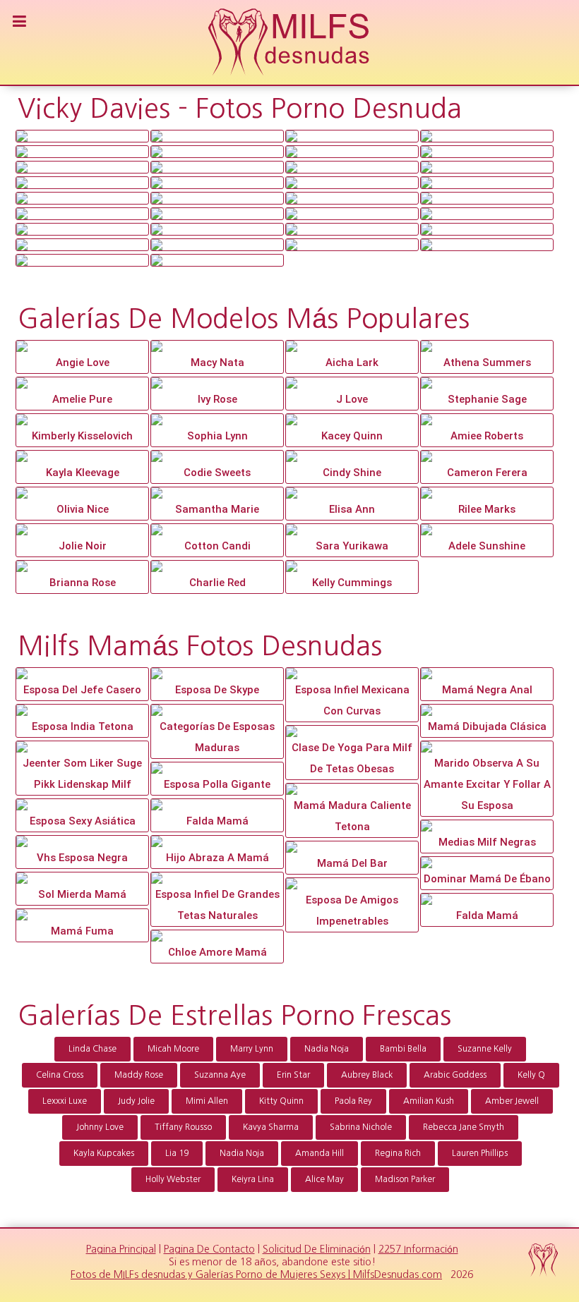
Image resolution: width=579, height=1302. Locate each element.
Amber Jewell (512, 1101)
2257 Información (418, 1249)
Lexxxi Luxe (64, 1101)
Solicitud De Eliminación (317, 1249)
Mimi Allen (207, 1101)
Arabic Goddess (455, 1075)
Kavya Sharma (271, 1127)
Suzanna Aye (220, 1075)
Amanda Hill (319, 1153)
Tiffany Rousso (183, 1127)
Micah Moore (173, 1049)
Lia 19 (177, 1153)
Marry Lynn (251, 1049)
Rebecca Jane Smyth (463, 1127)
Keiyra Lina (253, 1179)
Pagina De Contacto (209, 1249)
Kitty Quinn (281, 1101)
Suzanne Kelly (485, 1049)
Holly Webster (173, 1179)
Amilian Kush (428, 1101)
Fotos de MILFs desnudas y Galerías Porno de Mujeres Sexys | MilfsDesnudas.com (256, 1274)
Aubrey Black (367, 1075)
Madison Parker (405, 1179)
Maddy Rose (138, 1075)
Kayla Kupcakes (103, 1153)
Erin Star (293, 1075)
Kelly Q (531, 1075)
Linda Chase (92, 1049)
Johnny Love (100, 1127)
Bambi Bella (403, 1049)
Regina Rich (398, 1153)
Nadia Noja (326, 1049)
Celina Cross (59, 1075)
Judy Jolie (136, 1101)
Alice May (324, 1179)
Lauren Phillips (480, 1153)
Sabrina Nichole (361, 1127)
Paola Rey (353, 1101)
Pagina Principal (121, 1249)
